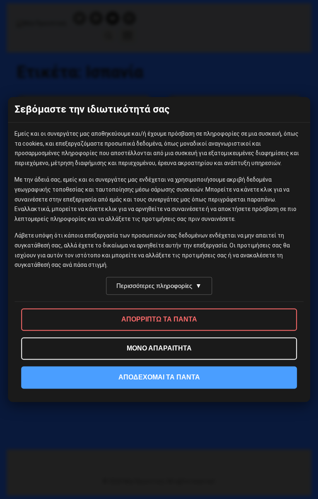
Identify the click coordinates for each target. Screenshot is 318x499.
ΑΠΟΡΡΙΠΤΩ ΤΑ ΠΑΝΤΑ (159, 319)
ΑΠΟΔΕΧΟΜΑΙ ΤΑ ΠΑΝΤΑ (159, 377)
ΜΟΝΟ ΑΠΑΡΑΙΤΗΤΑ (159, 348)
